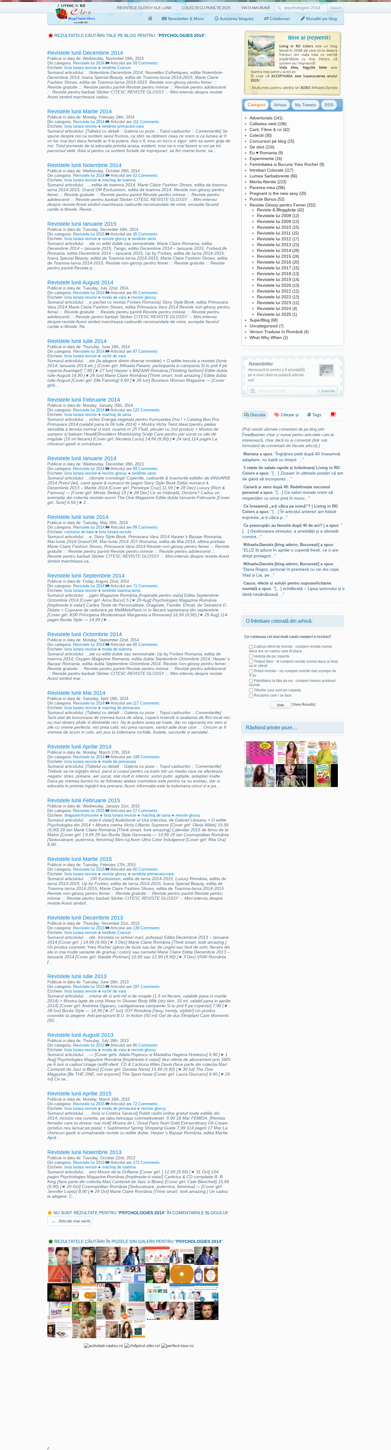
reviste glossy (114, 238)
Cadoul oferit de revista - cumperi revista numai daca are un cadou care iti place (290, 648)
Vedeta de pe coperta (271, 656)
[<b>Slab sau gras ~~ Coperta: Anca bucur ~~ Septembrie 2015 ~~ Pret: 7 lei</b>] (291, 743)
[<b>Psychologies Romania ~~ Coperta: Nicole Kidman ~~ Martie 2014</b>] (108, 1249)
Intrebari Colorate (266, 170)
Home (150, 18)
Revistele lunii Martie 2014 (79, 111)
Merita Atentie (263, 181)
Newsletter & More (185, 18)
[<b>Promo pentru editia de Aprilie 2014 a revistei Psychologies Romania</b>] (182, 1249)
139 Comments (146, 928)
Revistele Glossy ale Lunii (144, 8)
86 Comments (145, 1045)
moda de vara (114, 297)
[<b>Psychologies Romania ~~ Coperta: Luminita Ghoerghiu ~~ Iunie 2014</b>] (157, 1267)
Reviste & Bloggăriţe (276, 209)
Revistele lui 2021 (274, 291)
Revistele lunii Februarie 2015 (83, 800)
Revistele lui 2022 (274, 296)
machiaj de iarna (116, 414)
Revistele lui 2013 (88, 928)
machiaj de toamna (119, 180)
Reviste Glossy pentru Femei (277, 204)
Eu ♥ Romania (263, 152)
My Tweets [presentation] (305, 104)
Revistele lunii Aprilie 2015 (79, 1094)
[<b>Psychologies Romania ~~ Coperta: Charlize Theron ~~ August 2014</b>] (108, 1304)
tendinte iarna (144, 238)
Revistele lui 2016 (274, 262)
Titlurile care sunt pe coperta (277, 690)
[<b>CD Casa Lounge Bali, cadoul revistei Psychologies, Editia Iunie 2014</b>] (182, 1267)
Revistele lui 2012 (274, 238)
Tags (316, 414)
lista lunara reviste (80, 67)
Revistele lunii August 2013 (80, 1035)
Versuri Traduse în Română (276, 331)
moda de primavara (119, 761)
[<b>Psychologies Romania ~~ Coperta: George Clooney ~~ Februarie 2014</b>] (84, 1249)
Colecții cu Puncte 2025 (206, 8)
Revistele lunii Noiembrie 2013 (84, 1152)
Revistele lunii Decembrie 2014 (85, 53)
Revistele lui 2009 (274, 221)
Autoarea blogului (236, 18)
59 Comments (145, 63)
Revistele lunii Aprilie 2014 (79, 747)
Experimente (262, 158)
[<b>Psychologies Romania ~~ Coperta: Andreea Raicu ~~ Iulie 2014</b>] (108, 1285)
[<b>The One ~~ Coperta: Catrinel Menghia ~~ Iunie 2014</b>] (259, 766)
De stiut (257, 146)
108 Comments (146, 757)
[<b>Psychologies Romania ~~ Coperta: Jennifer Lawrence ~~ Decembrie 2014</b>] (84, 1322)
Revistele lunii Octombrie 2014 (84, 634)
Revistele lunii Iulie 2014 (77, 341)
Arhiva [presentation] (280, 104)
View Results (303, 704)
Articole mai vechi (71, 1221)
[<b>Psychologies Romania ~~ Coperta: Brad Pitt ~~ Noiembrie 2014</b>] (206, 1304)
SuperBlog (260, 320)
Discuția (257, 414)
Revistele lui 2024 (274, 308)
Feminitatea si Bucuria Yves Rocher (284, 164)
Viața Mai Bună (255, 8)
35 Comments (145, 234)
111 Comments (146, 121)
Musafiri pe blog (321, 18)
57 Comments (145, 810)
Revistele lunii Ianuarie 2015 (81, 224)
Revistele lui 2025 (274, 314)
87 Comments (145, 351)
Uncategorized (264, 325)
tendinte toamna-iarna (121, 590)
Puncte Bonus (263, 199)
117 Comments (146, 703)
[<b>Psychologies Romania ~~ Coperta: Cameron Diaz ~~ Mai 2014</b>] (84, 1267)
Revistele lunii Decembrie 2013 (85, 918)
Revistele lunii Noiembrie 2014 (84, 165)
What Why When (266, 337)
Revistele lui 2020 (274, 285)
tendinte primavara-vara (123, 126)
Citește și (289, 414)
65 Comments (145, 292)
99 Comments (145, 527)
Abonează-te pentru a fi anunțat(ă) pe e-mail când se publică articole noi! (276, 375)
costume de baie (79, 532)
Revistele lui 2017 (274, 267)
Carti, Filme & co (266, 129)
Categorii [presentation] (256, 104)
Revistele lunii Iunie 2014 (77, 517)
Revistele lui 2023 (274, 302)
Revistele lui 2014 (88, 63)
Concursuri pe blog (268, 141)
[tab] (256, 105)
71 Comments (145, 586)
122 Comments (146, 410)
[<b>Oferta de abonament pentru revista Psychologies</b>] (157, 1249)
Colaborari (279, 18)
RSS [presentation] (329, 104)
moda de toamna (117, 649)
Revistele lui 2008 (274, 215)
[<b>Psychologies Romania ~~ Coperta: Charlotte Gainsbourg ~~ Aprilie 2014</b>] (133, 1249)
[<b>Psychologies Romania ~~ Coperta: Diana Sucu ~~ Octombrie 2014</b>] (182, 1304)
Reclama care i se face (273, 695)
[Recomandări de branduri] (332, 414)
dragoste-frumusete (81, 815)
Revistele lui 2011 (274, 233)
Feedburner (253, 434)
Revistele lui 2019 (274, 279)
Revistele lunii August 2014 (80, 282)
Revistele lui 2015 (88, 234)
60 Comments (145, 869)
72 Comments (145, 1104)
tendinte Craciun (116, 67)
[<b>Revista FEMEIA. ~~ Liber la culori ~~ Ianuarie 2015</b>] (291, 766)
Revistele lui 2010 (274, 227)
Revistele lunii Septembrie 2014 (86, 576)
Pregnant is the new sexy (274, 193)
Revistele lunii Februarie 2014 (83, 400)
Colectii (257, 135)
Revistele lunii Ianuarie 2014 (81, 458)
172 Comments (146, 1162)
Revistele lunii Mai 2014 (76, 693)
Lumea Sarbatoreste (269, 175)
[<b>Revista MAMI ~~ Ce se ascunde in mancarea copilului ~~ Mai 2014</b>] (322, 743)
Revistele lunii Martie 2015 (79, 859)
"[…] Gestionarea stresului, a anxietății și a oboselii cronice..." (292, 531)
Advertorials (261, 117)
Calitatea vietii (263, 123)
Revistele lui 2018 (274, 273)
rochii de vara (114, 356)
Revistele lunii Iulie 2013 (77, 976)
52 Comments (145, 175)
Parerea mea (262, 187)
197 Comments (146, 986)
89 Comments (145, 468)
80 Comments (145, 644)
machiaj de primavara (121, 707)
